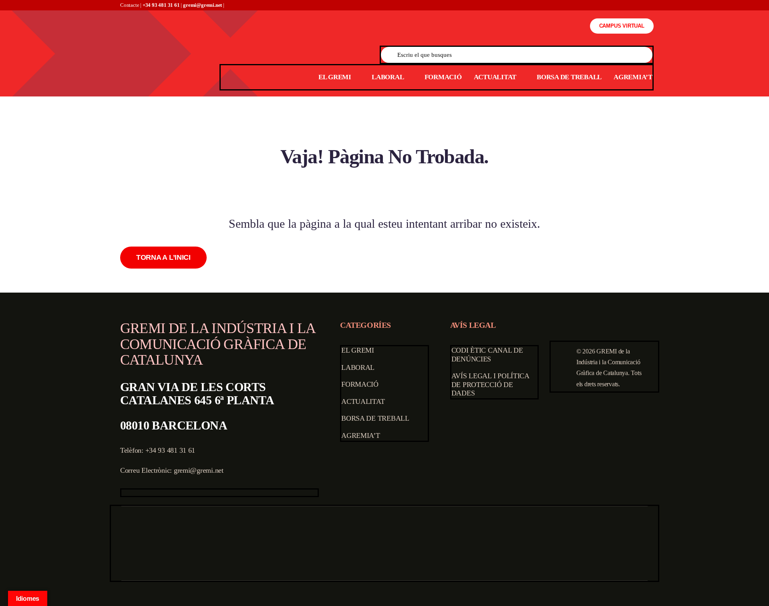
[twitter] (136, 493)
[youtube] (161, 493)
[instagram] (149, 493)
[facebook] (123, 493)
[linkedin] (174, 493)
